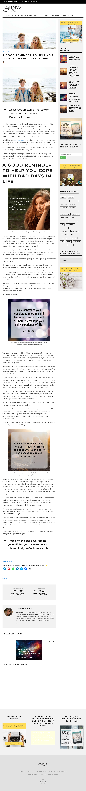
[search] (79, 260)
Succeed (33, 15)
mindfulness (6, 578)
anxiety (63, 197)
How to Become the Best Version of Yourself (74, 59)
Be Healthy (49, 15)
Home (5, 1)
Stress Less (60, 15)
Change (24, 15)
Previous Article (18, 588)
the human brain (21, 140)
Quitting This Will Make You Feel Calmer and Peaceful (40, 592)
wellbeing (77, 241)
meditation (64, 221)
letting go (76, 214)
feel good (64, 204)
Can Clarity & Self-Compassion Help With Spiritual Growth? (75, 85)
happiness (64, 207)
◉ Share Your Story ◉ (21, 1)
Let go (17, 15)
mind (62, 224)
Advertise (34, 1)
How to (9, 15)
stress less (64, 238)
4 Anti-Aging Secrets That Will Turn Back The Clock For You (17, 593)
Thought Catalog (33, 614)
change (71, 197)
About (10, 1)
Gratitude (73, 204)
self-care (64, 234)
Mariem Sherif (9, 62)
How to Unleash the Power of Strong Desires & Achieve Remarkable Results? (74, 71)
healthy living (65, 214)
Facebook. (47, 620)
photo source (7, 561)
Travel (70, 15)
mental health (75, 221)
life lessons (65, 217)
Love (40, 15)
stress (72, 234)
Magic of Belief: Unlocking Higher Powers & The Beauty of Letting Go (75, 97)
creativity (64, 200)
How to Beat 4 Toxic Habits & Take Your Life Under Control (75, 109)
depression (74, 200)
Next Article (41, 588)
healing (72, 207)
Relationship (75, 231)
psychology (64, 231)
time (62, 241)
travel (69, 241)
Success (74, 238)
